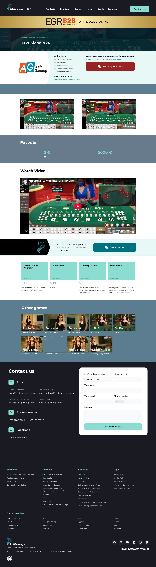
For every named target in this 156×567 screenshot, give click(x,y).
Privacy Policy (119, 475)
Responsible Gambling (122, 488)
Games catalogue (28, 37)
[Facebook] (114, 542)
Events (101, 9)
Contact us (139, 9)
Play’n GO (81, 518)
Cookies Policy (119, 478)
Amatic (116, 522)
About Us (81, 475)
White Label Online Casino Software (20, 475)
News (89, 9)
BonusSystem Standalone (52, 488)
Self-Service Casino (14, 481)
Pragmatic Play (83, 525)
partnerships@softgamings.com (56, 393)
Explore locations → (18, 437)
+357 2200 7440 (16, 420)
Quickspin (10, 529)
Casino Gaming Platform (87, 492)
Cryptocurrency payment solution (55, 491)
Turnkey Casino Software (16, 478)
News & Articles (83, 478)
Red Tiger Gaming (49, 522)
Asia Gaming (42, 37)
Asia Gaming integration (66, 79)
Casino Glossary (84, 499)
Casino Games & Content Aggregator (56, 505)
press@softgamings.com (21, 402)
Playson (116, 518)
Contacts (81, 481)
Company (112, 9)
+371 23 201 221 (37, 420)
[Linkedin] (134, 542)
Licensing (46, 498)
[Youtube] (127, 542)
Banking (45, 494)
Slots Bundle (47, 478)
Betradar (45, 529)
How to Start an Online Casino (89, 488)
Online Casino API (84, 495)
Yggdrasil (81, 522)
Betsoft (9, 522)
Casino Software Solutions (16, 485)
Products (50, 9)
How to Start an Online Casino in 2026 (92, 502)
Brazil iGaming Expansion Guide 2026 (92, 506)
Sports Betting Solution (51, 485)
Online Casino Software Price (89, 485)
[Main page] (16, 7)
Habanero (117, 529)
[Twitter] (121, 542)
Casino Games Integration (52, 475)
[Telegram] (147, 542)
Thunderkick (47, 525)
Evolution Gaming (13, 518)
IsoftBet (116, 525)
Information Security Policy (124, 485)
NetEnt (45, 518)
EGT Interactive (12, 525)
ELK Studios (82, 529)
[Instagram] (140, 542)
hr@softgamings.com (50, 402)
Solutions (64, 9)
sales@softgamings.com (21, 393)
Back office (46, 501)
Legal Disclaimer (120, 481)
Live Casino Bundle (49, 481)
